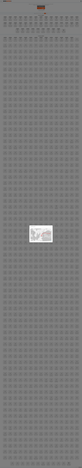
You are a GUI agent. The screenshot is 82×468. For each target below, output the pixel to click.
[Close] (51, 226)
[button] (31, 234)
